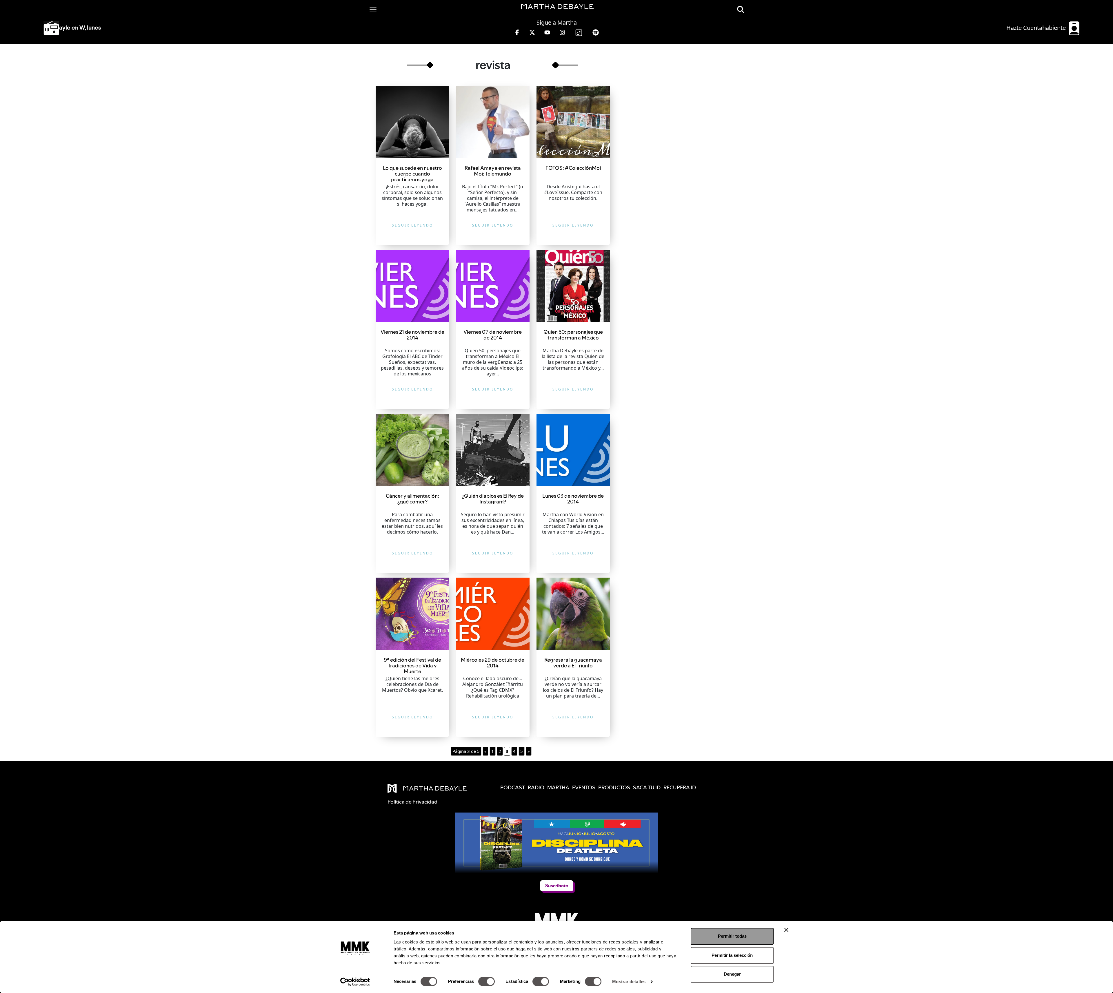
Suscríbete (556, 885)
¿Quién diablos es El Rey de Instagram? (493, 498)
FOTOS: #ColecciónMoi (573, 167)
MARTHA (558, 787)
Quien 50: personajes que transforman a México (573, 334)
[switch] (486, 981)
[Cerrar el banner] (786, 930)
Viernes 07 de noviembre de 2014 (492, 334)
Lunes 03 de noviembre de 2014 (573, 498)
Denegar (732, 974)
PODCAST (512, 787)
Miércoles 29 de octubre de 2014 (492, 662)
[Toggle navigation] (373, 9)
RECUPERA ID (679, 787)
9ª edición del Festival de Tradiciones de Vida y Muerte (412, 665)
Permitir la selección (732, 955)
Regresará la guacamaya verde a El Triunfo (573, 662)
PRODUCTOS (614, 787)
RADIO (536, 787)
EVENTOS (583, 787)
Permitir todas (732, 936)
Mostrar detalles (628, 981)
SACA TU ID (647, 787)
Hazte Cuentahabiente (1036, 28)
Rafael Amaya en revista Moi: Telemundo (493, 170)
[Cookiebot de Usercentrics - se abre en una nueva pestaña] (355, 981)
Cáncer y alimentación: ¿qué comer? (412, 498)
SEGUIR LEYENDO (412, 225)
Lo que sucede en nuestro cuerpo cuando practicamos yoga (412, 173)
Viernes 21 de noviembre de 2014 (412, 334)
